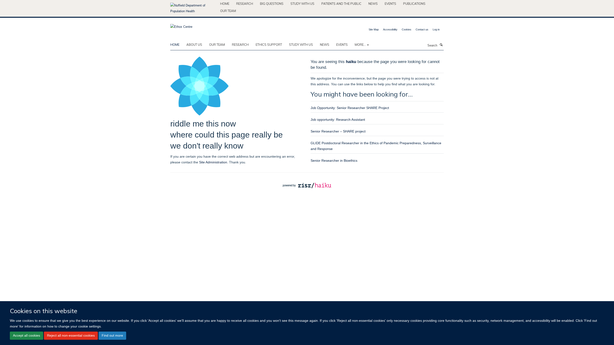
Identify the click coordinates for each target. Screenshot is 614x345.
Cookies (406, 29)
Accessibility (390, 29)
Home (224, 4)
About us (194, 44)
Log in (436, 29)
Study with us (302, 4)
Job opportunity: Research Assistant (338, 119)
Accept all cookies (26, 335)
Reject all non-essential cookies (71, 335)
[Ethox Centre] (181, 25)
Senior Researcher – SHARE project (338, 131)
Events (390, 4)
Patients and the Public (341, 4)
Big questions (271, 4)
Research (244, 4)
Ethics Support (269, 44)
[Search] (441, 45)
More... (360, 44)
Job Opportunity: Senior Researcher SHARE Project (350, 108)
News (373, 4)
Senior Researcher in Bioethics (334, 160)
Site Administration (213, 162)
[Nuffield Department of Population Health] (193, 8)
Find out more (112, 335)
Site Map (374, 29)
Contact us (422, 29)
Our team (228, 11)
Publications (414, 4)
